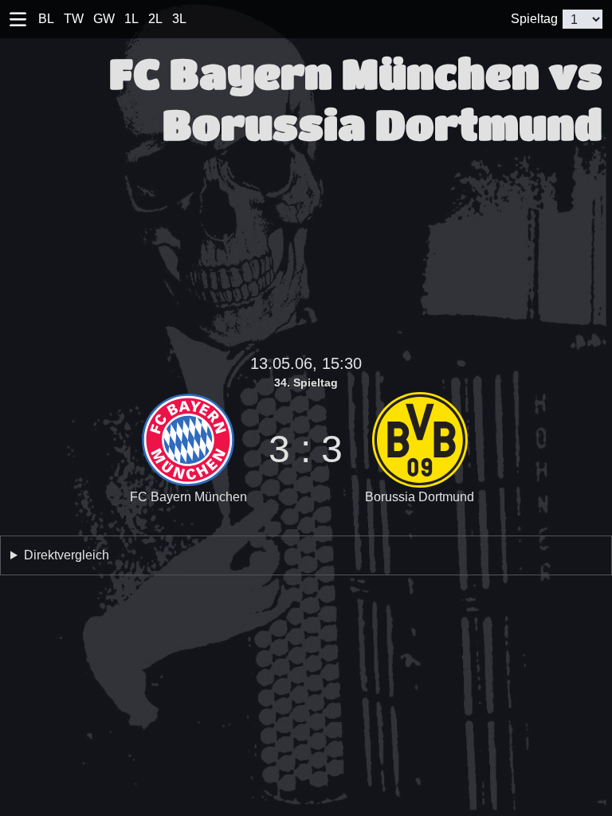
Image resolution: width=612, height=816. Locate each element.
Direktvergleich (66, 555)
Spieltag (534, 19)
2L (155, 19)
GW (104, 19)
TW (74, 19)
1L (131, 19)
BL (46, 19)
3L (179, 19)
